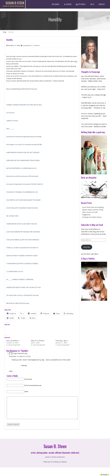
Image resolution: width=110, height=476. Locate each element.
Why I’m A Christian (37, 341)
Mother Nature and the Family (92, 210)
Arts (92, 4)
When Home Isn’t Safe (90, 212)
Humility (9, 39)
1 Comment (36, 45)
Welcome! (55, 4)
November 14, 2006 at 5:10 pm (20, 356)
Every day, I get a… (62, 341)
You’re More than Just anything (93, 207)
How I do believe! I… (13, 341)
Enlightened (86, 215)
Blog (4, 32)
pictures (81, 4)
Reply (11, 371)
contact (102, 4)
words (69, 4)
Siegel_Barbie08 (18, 353)
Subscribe (86, 247)
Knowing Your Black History (91, 217)
